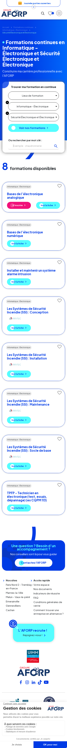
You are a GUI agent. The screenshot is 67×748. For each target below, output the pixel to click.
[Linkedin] (33, 682)
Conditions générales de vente (48, 603)
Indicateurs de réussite (47, 593)
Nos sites (11, 580)
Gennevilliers (13, 605)
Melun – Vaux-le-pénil (18, 596)
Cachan (10, 610)
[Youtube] (46, 682)
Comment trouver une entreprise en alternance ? (49, 611)
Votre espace (41, 584)
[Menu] (59, 13)
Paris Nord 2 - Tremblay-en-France (19, 586)
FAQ (36, 597)
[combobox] (33, 96)
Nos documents (43, 588)
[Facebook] (21, 682)
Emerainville (12, 601)
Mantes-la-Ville (14, 592)
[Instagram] (27, 682)
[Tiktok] (40, 682)
